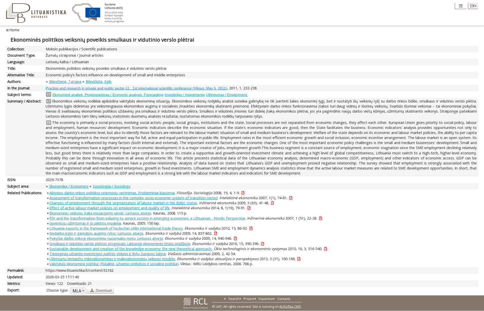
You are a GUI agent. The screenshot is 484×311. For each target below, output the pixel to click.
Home (14, 29)
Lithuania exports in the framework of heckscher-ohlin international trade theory (116, 228)
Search (233, 298)
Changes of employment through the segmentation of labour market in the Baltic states (123, 202)
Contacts (283, 298)
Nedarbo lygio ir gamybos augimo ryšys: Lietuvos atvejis (96, 233)
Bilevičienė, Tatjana (65, 81)
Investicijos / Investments (184, 95)
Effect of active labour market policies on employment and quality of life (109, 207)
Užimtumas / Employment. (227, 95)
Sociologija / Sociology (111, 186)
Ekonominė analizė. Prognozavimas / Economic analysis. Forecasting (107, 95)
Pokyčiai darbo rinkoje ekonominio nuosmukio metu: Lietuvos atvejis (106, 238)
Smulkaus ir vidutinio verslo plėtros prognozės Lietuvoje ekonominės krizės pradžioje (119, 243)
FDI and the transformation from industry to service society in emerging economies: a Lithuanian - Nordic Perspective (147, 218)
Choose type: (57, 290)
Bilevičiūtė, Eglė (98, 81)
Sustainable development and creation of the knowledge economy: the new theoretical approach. (130, 248)
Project (249, 298)
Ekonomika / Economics (68, 186)
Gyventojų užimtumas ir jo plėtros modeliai (85, 223)
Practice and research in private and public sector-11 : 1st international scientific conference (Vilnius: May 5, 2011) (136, 88)
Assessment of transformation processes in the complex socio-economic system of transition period (133, 197)
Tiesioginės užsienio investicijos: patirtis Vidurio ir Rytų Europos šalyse (107, 253)
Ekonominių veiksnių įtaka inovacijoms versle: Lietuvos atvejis (100, 213)
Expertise (266, 298)
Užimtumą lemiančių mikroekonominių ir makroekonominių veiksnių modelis (112, 258)
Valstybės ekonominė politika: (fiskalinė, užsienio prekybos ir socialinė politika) (113, 263)
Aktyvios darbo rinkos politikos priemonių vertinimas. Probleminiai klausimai (112, 192)
